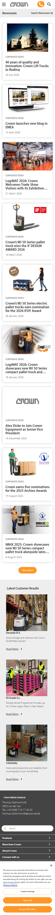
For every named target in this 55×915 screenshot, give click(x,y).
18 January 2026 (15, 377)
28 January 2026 (15, 316)
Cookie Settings (27, 891)
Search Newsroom (40, 13)
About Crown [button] (9, 850)
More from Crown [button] (11, 844)
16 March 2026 (14, 254)
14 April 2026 (13, 132)
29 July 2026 (12, 75)
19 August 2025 (14, 496)
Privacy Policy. (10, 885)
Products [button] (7, 838)
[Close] (51, 865)
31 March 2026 (14, 193)
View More (27, 570)
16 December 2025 (16, 438)
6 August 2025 (14, 557)
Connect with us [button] (10, 857)
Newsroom (9, 13)
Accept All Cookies (27, 909)
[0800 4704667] (40, 4)
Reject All (27, 900)
